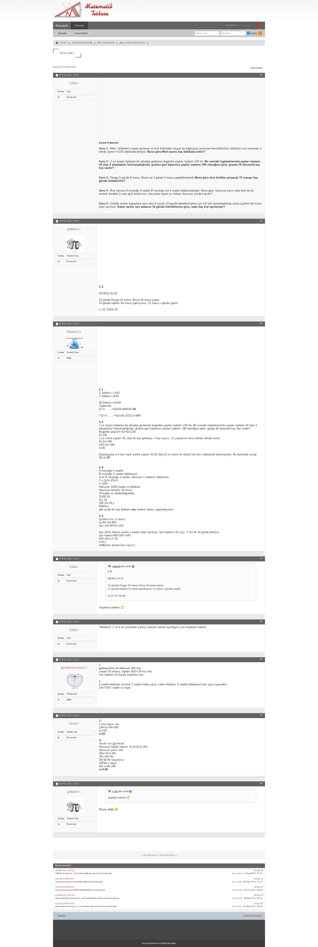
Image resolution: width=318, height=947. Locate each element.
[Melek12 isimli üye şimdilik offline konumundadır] (75, 348)
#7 (261, 715)
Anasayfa (61, 25)
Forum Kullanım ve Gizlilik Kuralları (159, 943)
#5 (261, 621)
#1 (261, 75)
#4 (261, 558)
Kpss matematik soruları (132, 42)
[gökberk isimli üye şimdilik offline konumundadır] (75, 251)
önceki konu (150, 855)
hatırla (253, 33)
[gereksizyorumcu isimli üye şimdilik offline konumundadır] (74, 690)
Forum (79, 25)
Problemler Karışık (65, 870)
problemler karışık (64, 895)
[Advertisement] (181, 108)
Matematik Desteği (82, 42)
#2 (261, 221)
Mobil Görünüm (252, 915)
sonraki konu (167, 855)
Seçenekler (257, 68)
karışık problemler (64, 878)
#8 (261, 783)
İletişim (62, 915)
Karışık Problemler (64, 67)
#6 (261, 659)
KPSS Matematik (106, 42)
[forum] (57, 43)
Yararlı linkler (81, 33)
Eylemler (62, 33)
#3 (261, 323)
